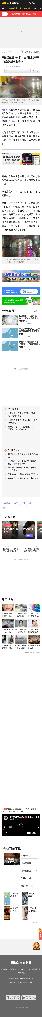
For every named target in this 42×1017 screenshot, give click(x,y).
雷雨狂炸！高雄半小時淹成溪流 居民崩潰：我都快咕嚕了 (21, 646)
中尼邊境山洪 (25, 8)
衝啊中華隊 (13, 8)
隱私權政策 (36, 969)
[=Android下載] (28, 997)
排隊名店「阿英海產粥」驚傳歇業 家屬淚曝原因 (27, 886)
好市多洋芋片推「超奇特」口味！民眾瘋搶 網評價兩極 (22, 428)
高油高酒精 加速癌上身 (34, 646)
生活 (9, 52)
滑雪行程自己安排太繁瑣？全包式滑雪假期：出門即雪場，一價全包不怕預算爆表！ (27, 871)
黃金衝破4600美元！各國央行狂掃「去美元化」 (22, 469)
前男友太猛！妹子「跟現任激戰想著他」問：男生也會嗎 (27, 878)
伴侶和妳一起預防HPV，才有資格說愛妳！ (22, 479)
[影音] (31, 3)
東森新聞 (17, 66)
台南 (35, 113)
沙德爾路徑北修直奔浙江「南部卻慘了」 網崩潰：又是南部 (14, 895)
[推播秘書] (36, 946)
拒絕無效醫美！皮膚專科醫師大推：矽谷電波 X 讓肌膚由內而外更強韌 (8, 615)
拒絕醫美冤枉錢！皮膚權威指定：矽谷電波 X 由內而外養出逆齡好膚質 (34, 630)
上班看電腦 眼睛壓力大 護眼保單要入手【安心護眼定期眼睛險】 (32, 909)
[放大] (34, 71)
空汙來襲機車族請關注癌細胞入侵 (21, 615)
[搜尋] (39, 3)
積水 (13, 121)
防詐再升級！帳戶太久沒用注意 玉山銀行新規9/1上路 (8, 630)
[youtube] (14, 991)
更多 (35, 311)
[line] (23, 991)
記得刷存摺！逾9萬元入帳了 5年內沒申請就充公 (22, 421)
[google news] (32, 991)
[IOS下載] (13, 997)
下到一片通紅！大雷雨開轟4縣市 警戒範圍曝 (34, 615)
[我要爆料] (40, 935)
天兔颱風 (6, 109)
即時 (34, 8)
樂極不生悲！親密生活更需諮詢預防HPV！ (22, 475)
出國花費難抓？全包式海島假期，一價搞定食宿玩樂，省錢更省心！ (27, 863)
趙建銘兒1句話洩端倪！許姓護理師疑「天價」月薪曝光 (8, 646)
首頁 (3, 52)
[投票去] (19, 530)
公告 (28, 969)
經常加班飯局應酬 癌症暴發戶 (14, 909)
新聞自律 (13, 969)
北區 (17, 117)
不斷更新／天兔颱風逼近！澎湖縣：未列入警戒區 (21, 414)
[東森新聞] (10, 3)
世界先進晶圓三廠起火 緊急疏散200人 (23, 455)
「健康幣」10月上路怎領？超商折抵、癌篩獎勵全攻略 (22, 462)
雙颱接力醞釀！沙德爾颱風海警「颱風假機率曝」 (32, 895)
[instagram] (18, 991)
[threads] (27, 991)
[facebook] (9, 991)
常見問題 (21, 973)
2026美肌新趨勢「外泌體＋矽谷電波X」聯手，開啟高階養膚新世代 (21, 630)
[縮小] (38, 71)
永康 (23, 503)
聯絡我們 (4, 969)
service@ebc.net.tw (26, 979)
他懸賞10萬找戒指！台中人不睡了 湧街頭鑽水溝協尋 (27, 855)
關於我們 (21, 969)
